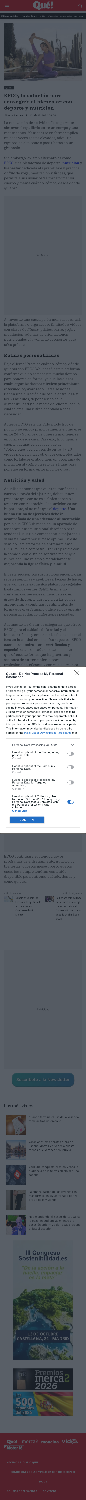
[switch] (70, 754)
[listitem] (43, 745)
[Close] (78, 674)
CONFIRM (27, 819)
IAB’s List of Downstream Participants (47, 732)
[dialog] (43, 750)
